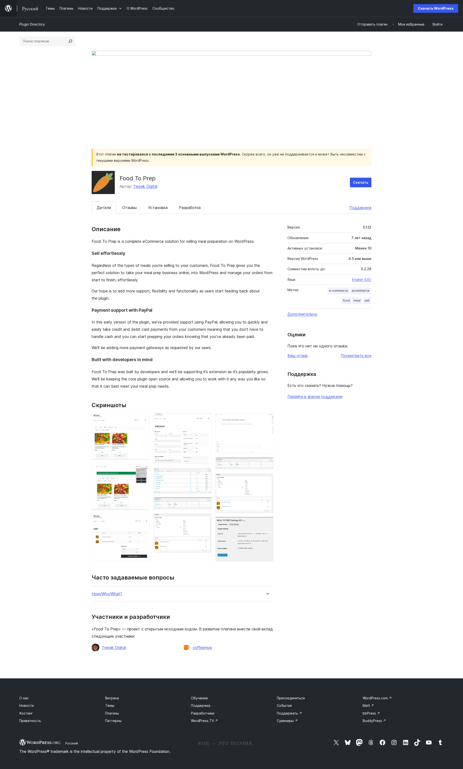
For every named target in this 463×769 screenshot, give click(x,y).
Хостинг (26, 713)
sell (366, 300)
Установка (158, 207)
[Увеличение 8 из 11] (267, 420)
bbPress (371, 713)
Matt (368, 705)
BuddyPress (374, 721)
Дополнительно (302, 314)
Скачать (360, 182)
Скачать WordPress (436, 8)
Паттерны (113, 721)
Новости (26, 705)
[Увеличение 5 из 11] (205, 474)
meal (357, 300)
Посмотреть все (356, 355)
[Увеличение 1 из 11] (143, 420)
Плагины (112, 713)
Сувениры (287, 721)
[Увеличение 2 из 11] (143, 470)
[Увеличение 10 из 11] (267, 479)
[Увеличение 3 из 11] (143, 520)
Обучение (199, 698)
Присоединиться (291, 698)
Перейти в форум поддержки (314, 396)
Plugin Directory (32, 24)
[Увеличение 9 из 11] (267, 464)
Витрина (112, 698)
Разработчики (202, 713)
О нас (24, 698)
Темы (109, 705)
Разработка (190, 207)
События (284, 705)
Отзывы (129, 207)
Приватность (30, 721)
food (346, 300)
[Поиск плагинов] (70, 41)
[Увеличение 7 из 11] (205, 519)
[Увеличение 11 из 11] (267, 523)
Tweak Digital (145, 186)
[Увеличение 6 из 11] (205, 503)
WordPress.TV (204, 721)
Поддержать (289, 713)
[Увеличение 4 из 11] (205, 420)
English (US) (361, 279)
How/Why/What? (107, 594)
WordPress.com (377, 698)
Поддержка (360, 207)
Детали (104, 207)
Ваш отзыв (297, 355)
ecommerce (360, 290)
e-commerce (338, 290)
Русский (71, 743)
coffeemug (202, 647)
